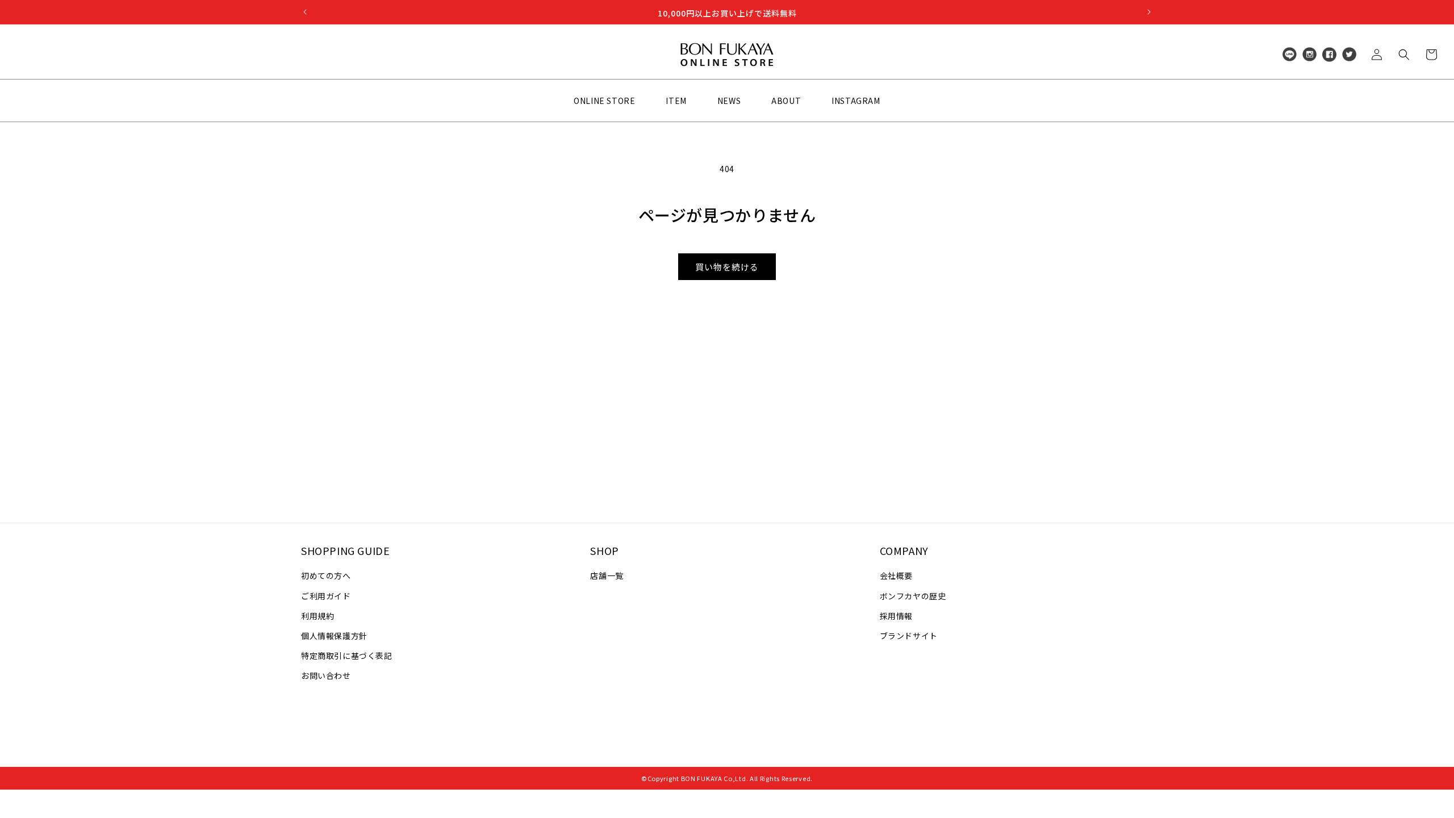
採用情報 (896, 615)
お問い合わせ (326, 675)
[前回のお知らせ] (305, 12)
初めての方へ (326, 575)
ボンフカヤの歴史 (913, 596)
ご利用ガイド (326, 596)
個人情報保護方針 (334, 635)
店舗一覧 (606, 575)
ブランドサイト (909, 635)
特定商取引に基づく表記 (346, 655)
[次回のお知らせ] (1149, 12)
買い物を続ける (727, 267)
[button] (1404, 54)
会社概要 (896, 575)
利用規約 (317, 615)
